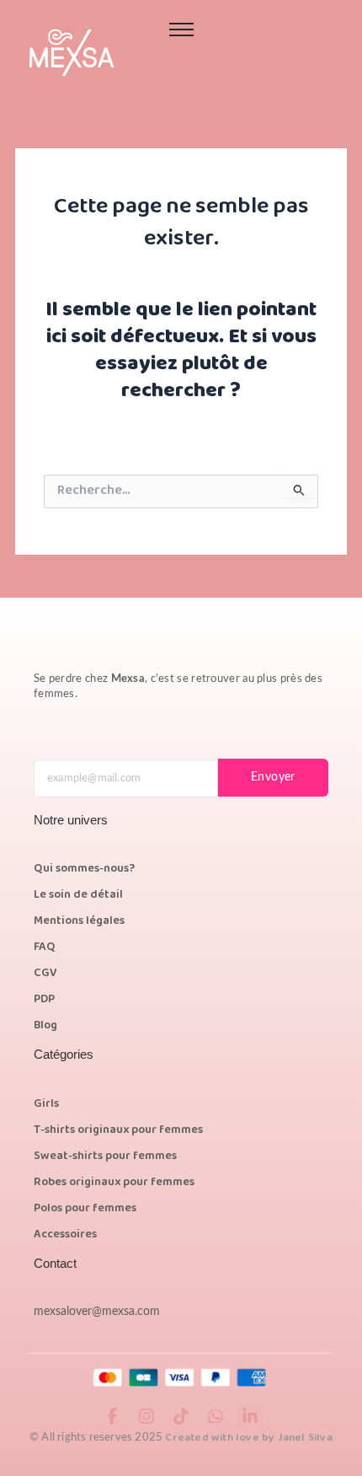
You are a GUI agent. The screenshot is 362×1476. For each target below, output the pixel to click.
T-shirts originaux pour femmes (118, 1130)
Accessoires (65, 1235)
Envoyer (273, 777)
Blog (45, 1026)
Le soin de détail (78, 895)
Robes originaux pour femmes (114, 1183)
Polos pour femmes (85, 1209)
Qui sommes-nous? (84, 869)
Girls (46, 1104)
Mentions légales (79, 921)
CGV (45, 973)
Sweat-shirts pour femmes (105, 1156)
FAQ (45, 947)
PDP (44, 1000)
